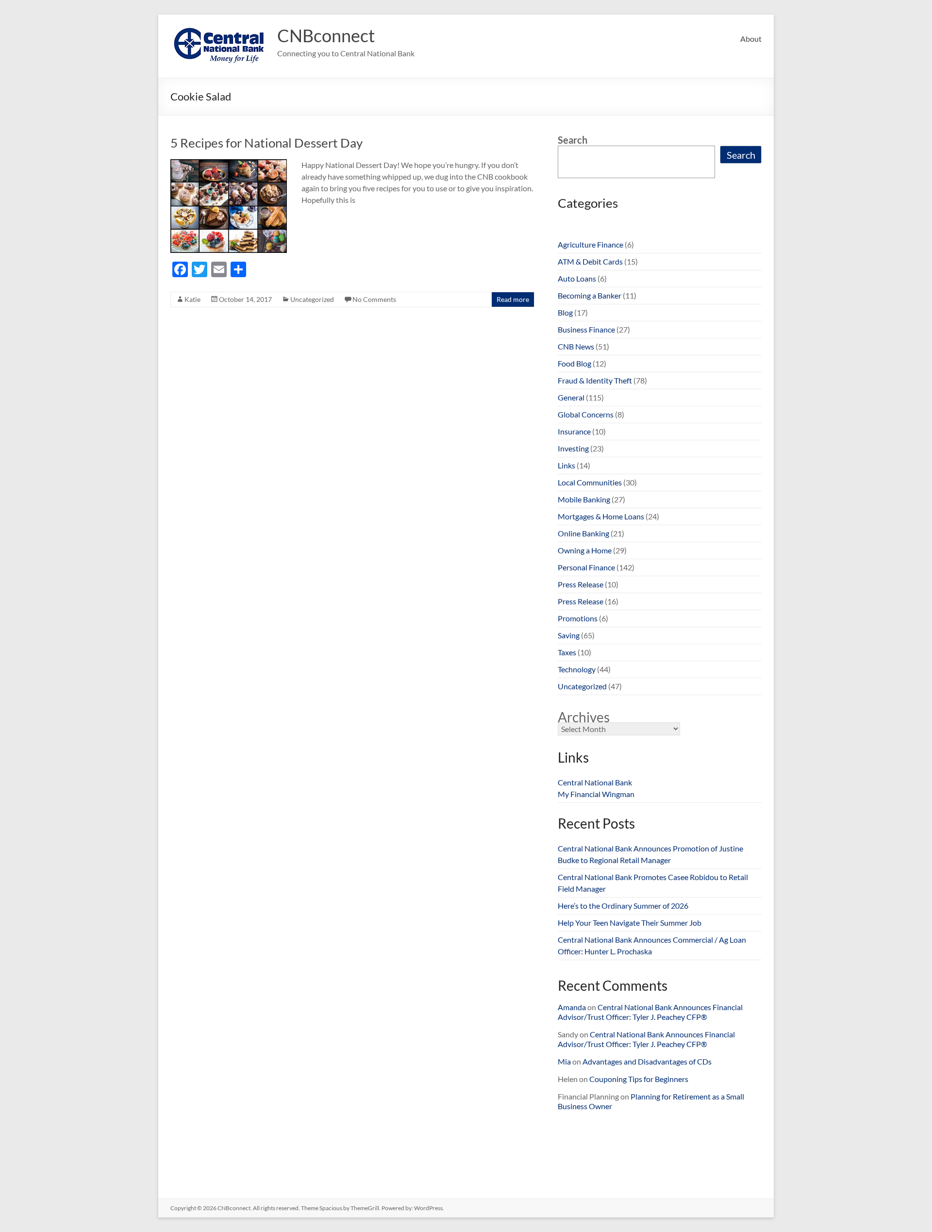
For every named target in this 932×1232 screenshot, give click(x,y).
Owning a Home (585, 550)
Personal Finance (586, 567)
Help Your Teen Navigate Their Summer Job (629, 922)
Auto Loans (577, 278)
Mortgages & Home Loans (601, 516)
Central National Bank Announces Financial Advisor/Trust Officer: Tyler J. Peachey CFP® (650, 1011)
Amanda (572, 1007)
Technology (577, 669)
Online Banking (583, 533)
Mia (564, 1061)
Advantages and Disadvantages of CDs (647, 1061)
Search (572, 140)
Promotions (578, 618)
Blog (565, 312)
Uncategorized (312, 299)
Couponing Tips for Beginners (638, 1078)
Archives (584, 717)
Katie (192, 299)
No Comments (374, 299)
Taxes (567, 652)
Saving (569, 635)
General (571, 397)
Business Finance (586, 329)
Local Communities (590, 482)
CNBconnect (326, 35)
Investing (573, 448)
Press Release (580, 584)
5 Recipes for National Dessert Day (266, 142)
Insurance (574, 431)
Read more (513, 299)
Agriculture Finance (590, 244)
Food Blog (574, 363)
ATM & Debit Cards (590, 261)
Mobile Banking (584, 499)
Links (566, 465)
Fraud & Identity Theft (595, 380)
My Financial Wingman (596, 794)
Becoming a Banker (589, 295)
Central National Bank (595, 782)
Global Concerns (586, 414)
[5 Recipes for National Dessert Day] (228, 163)
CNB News (576, 346)
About (751, 38)
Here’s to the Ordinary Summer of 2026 (623, 905)
